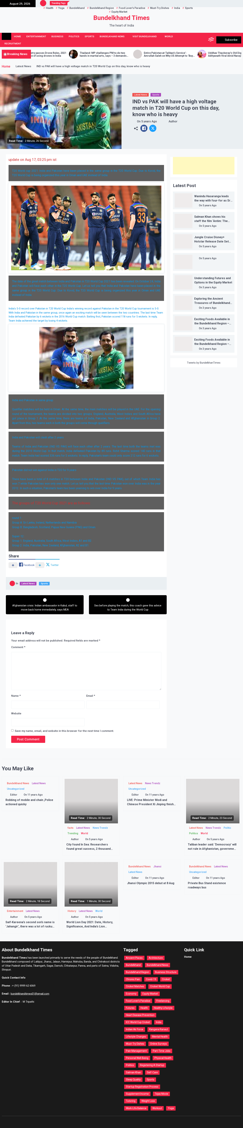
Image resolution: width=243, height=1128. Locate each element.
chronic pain (133, 979)
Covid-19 (151, 979)
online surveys (158, 1043)
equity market (150, 993)
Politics (74, 36)
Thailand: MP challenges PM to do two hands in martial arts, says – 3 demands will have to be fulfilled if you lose (57, 54)
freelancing (162, 1000)
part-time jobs (161, 1050)
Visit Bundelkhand (145, 36)
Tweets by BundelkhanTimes (203, 362)
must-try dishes (135, 1043)
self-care (152, 1072)
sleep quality (133, 1079)
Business (57, 36)
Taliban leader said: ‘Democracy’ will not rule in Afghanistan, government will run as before (212, 849)
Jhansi (157, 866)
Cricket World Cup (160, 986)
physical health (162, 1058)
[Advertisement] (203, 165)
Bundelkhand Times (121, 18)
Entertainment (36, 36)
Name (16, 695)
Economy (131, 993)
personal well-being (137, 1058)
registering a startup (152, 1065)
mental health (160, 1036)
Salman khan (133, 1072)
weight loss (148, 1100)
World (169, 36)
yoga (171, 1108)
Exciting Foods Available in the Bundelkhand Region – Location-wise (212, 323)
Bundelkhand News (112, 36)
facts (70, 827)
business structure (165, 972)
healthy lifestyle (163, 1008)
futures (130, 1008)
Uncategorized (15, 788)
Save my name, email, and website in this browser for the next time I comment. (64, 731)
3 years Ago (209, 287)
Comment (18, 647)
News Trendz (100, 827)
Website (16, 713)
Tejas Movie (161, 1093)
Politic (227, 827)
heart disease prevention (140, 1015)
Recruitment (12, 43)
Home (17, 36)
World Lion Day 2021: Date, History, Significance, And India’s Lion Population (89, 926)
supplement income (137, 1093)
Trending (73, 833)
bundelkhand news (157, 965)
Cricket (166, 979)
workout (157, 1108)
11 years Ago (35, 794)
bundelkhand (133, 965)
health (144, 1008)
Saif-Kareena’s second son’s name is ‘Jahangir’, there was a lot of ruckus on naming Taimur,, (30, 926)
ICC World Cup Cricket (138, 1022)
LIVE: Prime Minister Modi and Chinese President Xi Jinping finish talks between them (150, 804)
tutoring (130, 1100)
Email (90, 695)
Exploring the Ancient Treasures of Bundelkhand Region (212, 303)
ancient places (134, 957)
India (158, 1022)
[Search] (203, 39)
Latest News (140, 94)
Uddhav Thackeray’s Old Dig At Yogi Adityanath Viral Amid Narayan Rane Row (186, 54)
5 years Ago (149, 121)
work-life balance (136, 1108)
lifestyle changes (136, 1036)
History (72, 911)
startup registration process (142, 1086)
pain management (136, 1050)
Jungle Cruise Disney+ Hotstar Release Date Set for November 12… (211, 241)
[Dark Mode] (195, 39)
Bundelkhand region (137, 972)
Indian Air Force (134, 1029)
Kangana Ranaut (158, 1029)
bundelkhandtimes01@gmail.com (30, 993)
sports (150, 1079)
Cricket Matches (135, 986)
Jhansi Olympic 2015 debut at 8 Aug (150, 883)
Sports (89, 36)
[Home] (6, 36)
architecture (156, 957)
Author (173, 121)
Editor (13, 794)
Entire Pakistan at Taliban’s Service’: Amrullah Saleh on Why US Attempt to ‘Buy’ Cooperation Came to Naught (123, 54)
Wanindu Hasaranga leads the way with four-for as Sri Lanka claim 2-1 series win (212, 200)
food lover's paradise (138, 1000)
